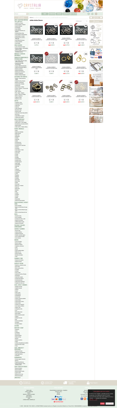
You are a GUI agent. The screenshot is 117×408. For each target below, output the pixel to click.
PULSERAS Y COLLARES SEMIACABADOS (20, 226)
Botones (16, 338)
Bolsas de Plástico (18, 369)
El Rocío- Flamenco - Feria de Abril (21, 88)
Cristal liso (17, 107)
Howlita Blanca (18, 158)
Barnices (16, 360)
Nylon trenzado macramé (19, 315)
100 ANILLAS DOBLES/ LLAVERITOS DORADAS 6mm (81, 67)
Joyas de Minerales (18, 26)
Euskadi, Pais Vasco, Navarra (20, 81)
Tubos (16, 256)
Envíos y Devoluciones (29, 394)
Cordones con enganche (19, 304)
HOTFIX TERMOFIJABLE (19, 119)
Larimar (16, 173)
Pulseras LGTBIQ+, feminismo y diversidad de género (21, 51)
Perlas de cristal (18, 111)
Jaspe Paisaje (17, 163)
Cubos (16, 247)
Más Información (93, 399)
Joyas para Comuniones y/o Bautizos (20, 31)
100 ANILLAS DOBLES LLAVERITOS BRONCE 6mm (51, 96)
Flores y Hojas (17, 272)
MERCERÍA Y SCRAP (19, 328)
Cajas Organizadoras (18, 354)
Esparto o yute (17, 307)
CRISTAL (16, 101)
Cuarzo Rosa (17, 152)
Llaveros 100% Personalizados (20, 65)
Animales (17, 271)
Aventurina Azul (18, 142)
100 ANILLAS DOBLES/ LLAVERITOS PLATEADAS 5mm (36, 39)
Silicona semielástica (19, 320)
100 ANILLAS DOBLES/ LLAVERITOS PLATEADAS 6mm (51, 39)
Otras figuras (17, 275)
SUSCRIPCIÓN (66, 14)
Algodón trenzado (18, 288)
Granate (16, 155)
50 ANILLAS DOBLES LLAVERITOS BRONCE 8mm (66, 96)
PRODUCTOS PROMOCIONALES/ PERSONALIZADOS (21, 58)
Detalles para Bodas (18, 68)
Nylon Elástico (18, 313)
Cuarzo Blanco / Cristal (19, 149)
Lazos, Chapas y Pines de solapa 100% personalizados (21, 61)
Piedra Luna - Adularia (19, 185)
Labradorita (17, 172)
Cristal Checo (17, 105)
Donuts (16, 249)
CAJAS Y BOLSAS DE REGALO (21, 366)
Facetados (17, 269)
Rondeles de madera (19, 255)
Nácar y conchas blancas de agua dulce (21, 207)
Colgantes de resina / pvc (19, 283)
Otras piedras (17, 199)
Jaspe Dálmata (17, 164)
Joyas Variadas (17, 43)
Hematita (17, 157)
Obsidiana (17, 178)
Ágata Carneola (18, 133)
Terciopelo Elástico (18, 323)
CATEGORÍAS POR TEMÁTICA (21, 77)
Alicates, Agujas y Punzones (20, 359)
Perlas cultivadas (18, 205)
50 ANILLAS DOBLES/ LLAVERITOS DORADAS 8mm (66, 67)
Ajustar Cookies (109, 403)
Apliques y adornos (18, 340)
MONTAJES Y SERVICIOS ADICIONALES (20, 54)
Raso (16, 319)
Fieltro (16, 346)
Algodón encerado (18, 286)
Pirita (16, 191)
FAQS (29, 398)
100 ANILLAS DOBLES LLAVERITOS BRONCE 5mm (36, 96)
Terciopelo (17, 322)
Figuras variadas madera (19, 250)
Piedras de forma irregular (20, 200)
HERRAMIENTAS (18, 357)
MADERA (16, 240)
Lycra (16, 310)
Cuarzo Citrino (17, 151)
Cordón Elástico (18, 300)
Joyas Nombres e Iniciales (20, 36)
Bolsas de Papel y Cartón (19, 371)
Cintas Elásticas (18, 294)
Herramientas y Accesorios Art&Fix (21, 124)
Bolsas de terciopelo (19, 375)
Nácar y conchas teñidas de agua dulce (21, 210)
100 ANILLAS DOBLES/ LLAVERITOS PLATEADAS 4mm (81, 39)
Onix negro (17, 184)
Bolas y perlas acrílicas (19, 268)
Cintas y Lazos (17, 292)
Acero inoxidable (18, 217)
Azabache (17, 146)
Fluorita (16, 154)
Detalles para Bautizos (19, 70)
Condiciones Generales (29, 399)
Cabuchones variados (19, 277)
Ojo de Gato (17, 179)
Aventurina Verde (18, 143)
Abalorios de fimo (18, 261)
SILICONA (17, 326)
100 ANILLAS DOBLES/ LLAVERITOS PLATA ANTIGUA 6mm (36, 67)
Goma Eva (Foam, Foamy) (19, 344)
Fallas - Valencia (18, 91)
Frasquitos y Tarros (18, 102)
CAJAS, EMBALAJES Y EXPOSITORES (19, 348)
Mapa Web (28, 390)
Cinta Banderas (18, 295)
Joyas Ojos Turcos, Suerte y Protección (20, 38)
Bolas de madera (18, 243)
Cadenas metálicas (18, 232)
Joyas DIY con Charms (19, 23)
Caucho (16, 291)
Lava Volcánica (18, 170)
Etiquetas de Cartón (18, 351)
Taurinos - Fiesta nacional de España (20, 79)
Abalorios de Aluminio (19, 223)
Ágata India (17, 135)
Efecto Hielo (17, 266)
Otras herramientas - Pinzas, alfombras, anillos (20, 364)
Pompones (17, 329)
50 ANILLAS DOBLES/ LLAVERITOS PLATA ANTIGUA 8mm (66, 39)
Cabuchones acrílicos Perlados (20, 274)
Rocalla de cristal (18, 109)
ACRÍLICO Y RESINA (19, 263)
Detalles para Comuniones (20, 71)
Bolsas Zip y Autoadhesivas (20, 352)
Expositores (17, 355)
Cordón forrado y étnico (19, 301)
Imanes (16, 341)
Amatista (16, 138)
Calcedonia (17, 148)
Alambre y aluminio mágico (20, 235)
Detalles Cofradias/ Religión (20, 74)
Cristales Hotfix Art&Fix (19, 121)
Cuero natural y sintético (19, 306)
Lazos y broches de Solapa (20, 46)
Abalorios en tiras (18, 98)
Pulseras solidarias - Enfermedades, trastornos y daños (21, 49)
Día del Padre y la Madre (19, 87)
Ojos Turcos (17, 114)
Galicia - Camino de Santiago (20, 94)
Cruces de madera (18, 241)
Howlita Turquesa (18, 161)
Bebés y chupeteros (18, 95)
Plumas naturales (18, 335)
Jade (16, 167)
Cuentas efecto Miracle (19, 278)
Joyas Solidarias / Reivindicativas (21, 34)
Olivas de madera (18, 253)
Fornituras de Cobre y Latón (20, 218)
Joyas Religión (17, 27)
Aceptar (102, 403)
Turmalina (17, 194)
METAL (16, 214)
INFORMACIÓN (52, 14)
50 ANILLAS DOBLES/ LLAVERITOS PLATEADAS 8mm (51, 67)
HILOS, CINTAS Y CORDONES (21, 285)
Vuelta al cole (17, 90)
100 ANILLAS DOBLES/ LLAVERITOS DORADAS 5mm (81, 96)
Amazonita (17, 139)
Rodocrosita (17, 188)
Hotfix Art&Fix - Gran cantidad (20, 122)
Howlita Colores (18, 160)
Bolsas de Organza (18, 368)
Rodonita (16, 190)
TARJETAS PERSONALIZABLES (21, 67)
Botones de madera (18, 244)
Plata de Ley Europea (19, 220)
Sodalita (16, 193)
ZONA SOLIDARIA (18, 45)
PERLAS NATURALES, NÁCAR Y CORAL (21, 203)
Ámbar (16, 130)
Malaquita (17, 176)
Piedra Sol (17, 187)
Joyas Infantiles (18, 29)
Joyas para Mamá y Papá (19, 33)
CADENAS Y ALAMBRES (20, 229)
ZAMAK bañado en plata (19, 221)
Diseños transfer (18, 125)
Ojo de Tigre (17, 181)
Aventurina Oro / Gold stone (20, 145)
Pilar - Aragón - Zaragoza (19, 93)
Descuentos (29, 397)
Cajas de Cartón (18, 372)
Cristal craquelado (18, 108)
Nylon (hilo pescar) (18, 312)
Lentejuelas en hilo (18, 309)
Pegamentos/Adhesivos (19, 362)
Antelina (16, 289)
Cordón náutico (18, 303)
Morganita (17, 175)
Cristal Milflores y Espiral (19, 115)
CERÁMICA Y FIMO (19, 258)
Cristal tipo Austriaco (19, 104)
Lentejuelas (17, 332)
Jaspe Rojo (17, 166)
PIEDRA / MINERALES (19, 129)
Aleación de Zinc (18, 215)
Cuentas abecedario (18, 280)
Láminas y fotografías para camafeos (21, 343)
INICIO (45, 14)
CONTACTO (59, 14)
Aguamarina (17, 136)
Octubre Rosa (17, 85)
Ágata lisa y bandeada (19, 132)
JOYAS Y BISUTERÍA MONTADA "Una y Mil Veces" (21, 20)
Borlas (16, 331)
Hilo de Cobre (17, 230)
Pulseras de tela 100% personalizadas (19, 64)
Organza (16, 316)
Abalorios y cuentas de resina (20, 265)
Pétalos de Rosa (18, 337)
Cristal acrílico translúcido (20, 281)
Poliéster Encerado (18, 317)
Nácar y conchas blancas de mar (21, 212)
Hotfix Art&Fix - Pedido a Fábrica (21, 126)
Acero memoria (18, 238)
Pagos (28, 393)
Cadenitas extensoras (19, 233)
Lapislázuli (17, 169)
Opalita (16, 182)
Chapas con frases (18, 97)
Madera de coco (18, 252)
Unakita (16, 197)
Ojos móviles (17, 334)
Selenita (16, 196)
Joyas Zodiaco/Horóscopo (20, 40)
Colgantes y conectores (19, 246)
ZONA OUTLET (18, 377)
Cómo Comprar (29, 391)
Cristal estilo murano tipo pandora (21, 112)
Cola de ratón (17, 297)
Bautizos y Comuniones (19, 82)
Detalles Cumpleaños (19, 73)
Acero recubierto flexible (20, 236)
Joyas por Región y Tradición (20, 24)
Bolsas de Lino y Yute (19, 374)
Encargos (28, 395)
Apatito (16, 141)
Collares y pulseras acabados (20, 298)
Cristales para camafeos (19, 117)
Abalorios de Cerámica (19, 260)
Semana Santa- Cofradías (19, 84)
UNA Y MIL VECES (73, 14)
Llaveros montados (18, 41)
